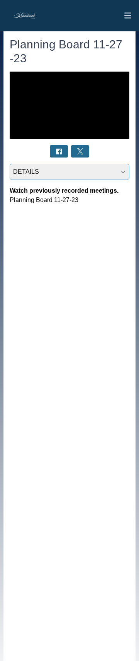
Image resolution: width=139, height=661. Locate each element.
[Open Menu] (128, 15)
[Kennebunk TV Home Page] (26, 15)
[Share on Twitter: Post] (80, 151)
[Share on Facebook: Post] (59, 151)
